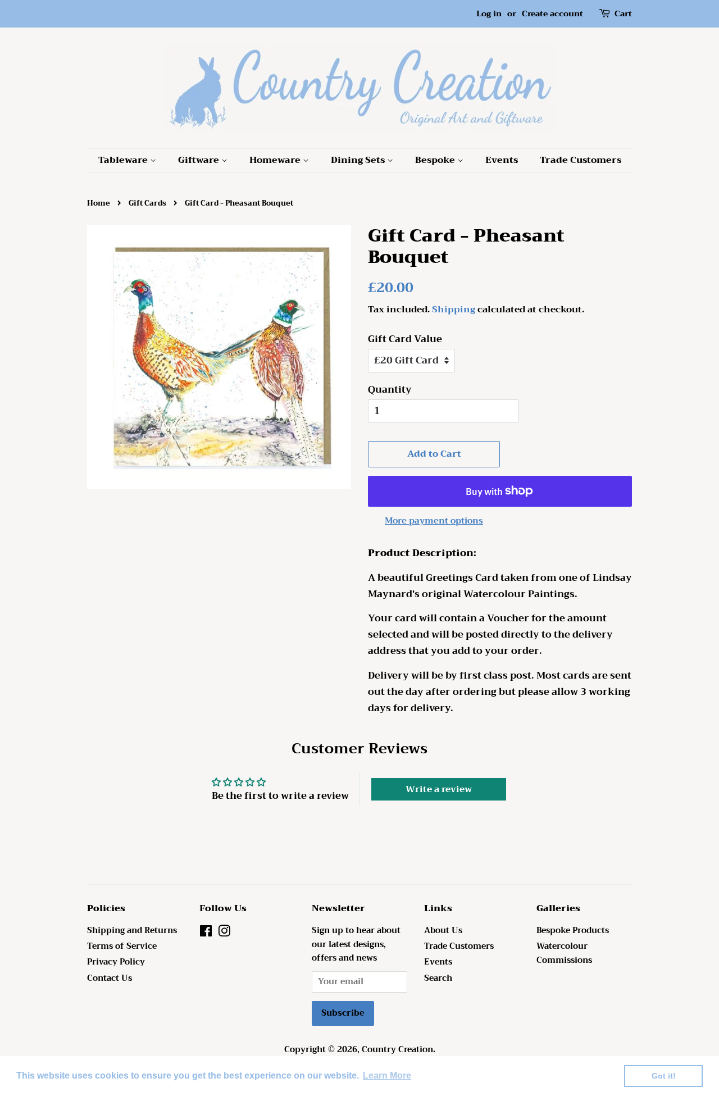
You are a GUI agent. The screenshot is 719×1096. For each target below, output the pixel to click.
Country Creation (397, 1050)
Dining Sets (359, 160)
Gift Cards (147, 203)
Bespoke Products (572, 931)
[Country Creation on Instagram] (224, 933)
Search (438, 978)
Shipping (453, 309)
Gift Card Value (405, 339)
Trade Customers (580, 160)
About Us (443, 931)
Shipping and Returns (132, 931)
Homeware (276, 160)
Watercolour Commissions (564, 953)
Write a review (439, 789)
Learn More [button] (387, 1075)
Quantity (390, 390)
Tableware (124, 160)
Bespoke (436, 160)
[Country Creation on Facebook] (205, 933)
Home (98, 203)
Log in (489, 13)
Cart (623, 13)
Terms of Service (122, 946)
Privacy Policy (116, 962)
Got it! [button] (664, 1075)
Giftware (199, 160)
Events (501, 160)
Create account (552, 13)
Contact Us (109, 978)
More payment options (434, 520)
